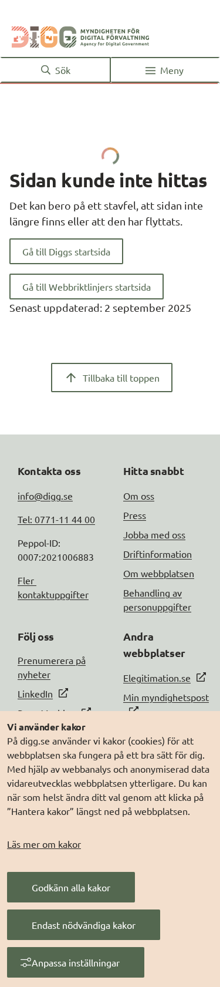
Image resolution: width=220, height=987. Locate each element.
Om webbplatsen (158, 573)
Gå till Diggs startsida (66, 251)
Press (134, 515)
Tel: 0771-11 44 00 (56, 519)
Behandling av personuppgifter (157, 599)
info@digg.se (45, 495)
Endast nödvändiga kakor (84, 925)
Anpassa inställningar (76, 962)
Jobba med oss (154, 534)
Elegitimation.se (157, 677)
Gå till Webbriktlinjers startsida (86, 286)
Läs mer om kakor (44, 844)
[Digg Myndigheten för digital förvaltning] (80, 34)
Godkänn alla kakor (71, 887)
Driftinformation (157, 554)
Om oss (138, 495)
